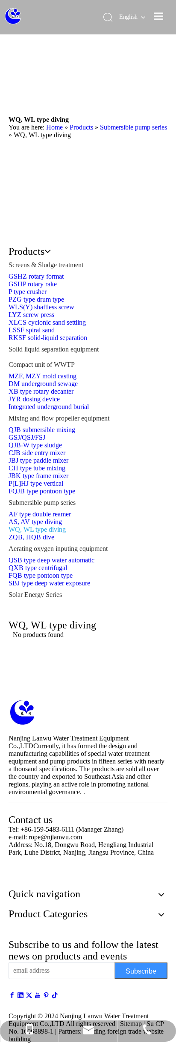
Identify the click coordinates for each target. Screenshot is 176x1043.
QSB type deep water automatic (51, 560)
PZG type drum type (36, 299)
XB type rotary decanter (41, 391)
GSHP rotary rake (33, 284)
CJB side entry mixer (37, 452)
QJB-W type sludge (35, 445)
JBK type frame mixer (38, 475)
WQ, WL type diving (37, 529)
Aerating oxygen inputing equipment (58, 548)
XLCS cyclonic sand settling (47, 322)
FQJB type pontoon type (42, 491)
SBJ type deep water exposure (49, 583)
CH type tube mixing (37, 468)
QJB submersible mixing (42, 429)
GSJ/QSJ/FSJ (27, 437)
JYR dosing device (34, 399)
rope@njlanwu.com (55, 837)
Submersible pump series (42, 502)
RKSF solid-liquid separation (48, 337)
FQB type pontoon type (41, 575)
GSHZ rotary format (36, 276)
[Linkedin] (21, 995)
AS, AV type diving (35, 521)
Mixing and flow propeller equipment (59, 418)
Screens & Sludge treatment (46, 264)
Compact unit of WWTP (42, 364)
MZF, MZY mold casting (42, 376)
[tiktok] (54, 995)
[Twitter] (30, 995)
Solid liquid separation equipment (54, 349)
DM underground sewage (43, 383)
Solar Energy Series (35, 594)
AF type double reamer (40, 514)
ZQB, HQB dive (31, 537)
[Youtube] (38, 995)
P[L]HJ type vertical (36, 483)
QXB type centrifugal (38, 567)
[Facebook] (13, 995)
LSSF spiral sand (32, 330)
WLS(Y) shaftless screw (41, 307)
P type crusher (28, 291)
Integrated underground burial (49, 406)
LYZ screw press (31, 314)
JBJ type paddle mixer (38, 460)
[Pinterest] (47, 995)
